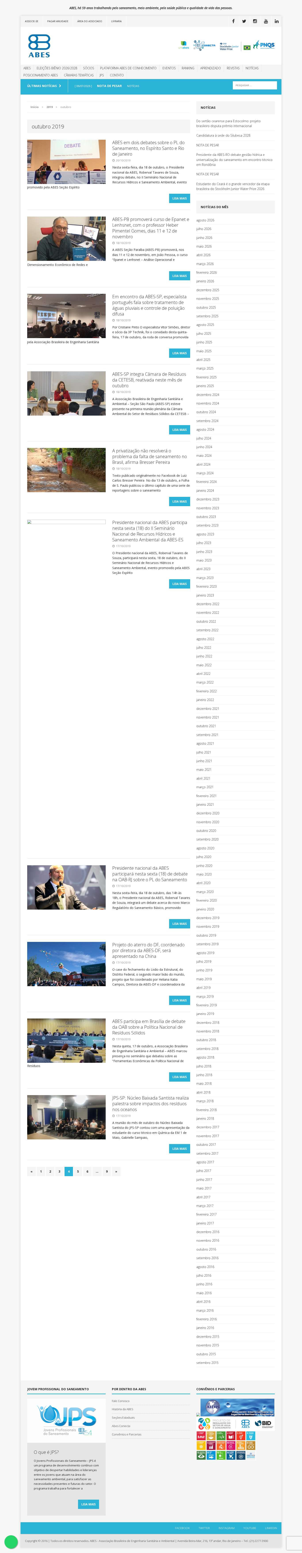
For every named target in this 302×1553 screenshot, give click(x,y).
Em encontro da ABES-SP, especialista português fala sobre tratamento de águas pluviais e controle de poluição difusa (149, 305)
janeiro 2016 (205, 1328)
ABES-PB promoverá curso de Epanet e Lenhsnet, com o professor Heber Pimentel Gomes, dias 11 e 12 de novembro (150, 228)
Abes (27, 68)
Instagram (227, 1528)
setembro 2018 (207, 1049)
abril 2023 (203, 569)
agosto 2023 (205, 534)
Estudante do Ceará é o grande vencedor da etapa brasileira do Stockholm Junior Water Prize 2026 (233, 186)
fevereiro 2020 (206, 900)
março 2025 (205, 368)
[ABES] (62, 46)
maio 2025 (204, 351)
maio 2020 (204, 874)
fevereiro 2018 (206, 1110)
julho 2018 (203, 1066)
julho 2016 (203, 1275)
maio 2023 (204, 560)
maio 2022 (204, 665)
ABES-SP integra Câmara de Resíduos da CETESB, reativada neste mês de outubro (149, 380)
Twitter (204, 1528)
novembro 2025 (207, 298)
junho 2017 (204, 1179)
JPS (102, 75)
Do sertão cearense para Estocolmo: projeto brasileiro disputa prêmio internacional (228, 123)
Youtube (249, 1528)
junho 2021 (204, 761)
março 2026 (205, 264)
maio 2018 (204, 1083)
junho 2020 (204, 866)
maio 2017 (204, 1188)
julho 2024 (203, 438)
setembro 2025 (207, 316)
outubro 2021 (206, 726)
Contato (117, 75)
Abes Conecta (121, 1426)
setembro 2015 (207, 1363)
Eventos (169, 68)
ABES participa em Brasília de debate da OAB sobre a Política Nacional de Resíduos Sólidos (148, 1027)
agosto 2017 (205, 1162)
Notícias (252, 68)
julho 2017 (203, 1171)
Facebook (182, 1528)
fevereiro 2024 (206, 482)
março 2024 (205, 473)
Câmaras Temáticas (79, 75)
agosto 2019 (205, 953)
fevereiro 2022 (206, 691)
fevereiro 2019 (206, 1005)
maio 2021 (204, 769)
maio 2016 (204, 1293)
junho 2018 (204, 1075)
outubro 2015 (206, 1354)
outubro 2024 (206, 412)
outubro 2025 (206, 307)
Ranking (188, 68)
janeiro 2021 (205, 804)
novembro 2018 (207, 1031)
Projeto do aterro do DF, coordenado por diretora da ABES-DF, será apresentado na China (148, 950)
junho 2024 (204, 447)
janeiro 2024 (205, 490)
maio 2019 (204, 979)
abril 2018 (203, 1092)
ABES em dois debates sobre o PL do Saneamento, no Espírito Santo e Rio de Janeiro (148, 148)
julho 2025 (203, 333)
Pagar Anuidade (57, 21)
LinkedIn (271, 1528)
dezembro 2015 (207, 1336)
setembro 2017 (207, 1153)
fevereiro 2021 (206, 796)
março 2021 (205, 787)
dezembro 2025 (207, 290)
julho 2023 (203, 543)
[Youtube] (266, 21)
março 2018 (205, 1101)
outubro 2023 (206, 517)
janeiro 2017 (205, 1223)
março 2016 (205, 1310)
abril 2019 (203, 988)
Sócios (88, 68)
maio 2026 (204, 246)
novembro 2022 (207, 612)
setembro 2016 (207, 1258)
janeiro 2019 (205, 1014)
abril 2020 (203, 883)
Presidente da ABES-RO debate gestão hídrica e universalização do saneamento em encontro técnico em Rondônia (234, 160)
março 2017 (205, 1206)
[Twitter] (244, 21)
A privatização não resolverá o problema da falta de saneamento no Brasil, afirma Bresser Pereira (149, 456)
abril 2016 (203, 1301)
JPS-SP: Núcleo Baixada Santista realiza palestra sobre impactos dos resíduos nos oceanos (150, 1103)
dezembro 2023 (207, 499)
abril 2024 (203, 464)
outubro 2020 (206, 831)
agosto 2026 (205, 220)
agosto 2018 (205, 1057)
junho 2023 (204, 552)
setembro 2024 (207, 421)
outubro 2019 (206, 935)
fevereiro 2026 (206, 272)
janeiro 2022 (205, 700)
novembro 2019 (207, 926)
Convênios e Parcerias (126, 1434)
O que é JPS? (46, 1452)
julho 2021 (203, 752)
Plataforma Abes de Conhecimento (128, 68)
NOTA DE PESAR (207, 145)
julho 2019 (203, 961)
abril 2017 (203, 1197)
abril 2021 (203, 778)
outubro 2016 (206, 1249)
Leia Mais (179, 198)
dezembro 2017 (207, 1127)
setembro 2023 (207, 525)
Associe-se (31, 21)
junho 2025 (204, 342)
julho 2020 (203, 857)
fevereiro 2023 (206, 586)
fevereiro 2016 (206, 1319)
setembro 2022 (207, 630)
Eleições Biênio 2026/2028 (57, 68)
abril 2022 (203, 674)
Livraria (116, 21)
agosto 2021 (205, 743)
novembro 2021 (207, 717)
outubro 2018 (206, 1040)
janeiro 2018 (205, 1118)
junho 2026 (204, 238)
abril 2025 (203, 360)
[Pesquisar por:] (255, 85)
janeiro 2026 (205, 281)
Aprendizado (210, 68)
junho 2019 (204, 970)
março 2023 (205, 578)
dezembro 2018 (207, 1022)
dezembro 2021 (207, 709)
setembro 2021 (207, 735)
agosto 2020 (205, 848)
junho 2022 (204, 656)
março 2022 (205, 682)
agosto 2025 (205, 325)
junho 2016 (204, 1284)
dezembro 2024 (207, 395)
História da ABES (122, 1409)
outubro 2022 (206, 621)
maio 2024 (204, 455)
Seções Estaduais (123, 1417)
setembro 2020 (207, 839)
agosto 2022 (205, 639)
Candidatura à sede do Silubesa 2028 (223, 135)
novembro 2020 (207, 822)
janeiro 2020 (205, 909)
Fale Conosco (121, 1401)
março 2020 (205, 892)
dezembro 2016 (207, 1232)
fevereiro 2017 (206, 1214)
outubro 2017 (206, 1144)
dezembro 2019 (207, 918)
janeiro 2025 (205, 386)
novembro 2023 (207, 508)
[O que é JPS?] (66, 1440)
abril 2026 (203, 255)
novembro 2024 (207, 403)
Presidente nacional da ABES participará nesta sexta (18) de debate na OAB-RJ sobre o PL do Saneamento (150, 874)
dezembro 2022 (207, 604)
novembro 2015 (207, 1345)
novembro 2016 (207, 1240)
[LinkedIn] (276, 21)
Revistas (233, 68)
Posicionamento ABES (40, 75)
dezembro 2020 (207, 813)
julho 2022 (203, 647)
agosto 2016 (205, 1267)
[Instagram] (255, 21)
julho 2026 (203, 229)
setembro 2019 (207, 944)
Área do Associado (89, 21)
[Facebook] (233, 21)
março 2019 (205, 996)
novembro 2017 (207, 1136)
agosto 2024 (205, 429)
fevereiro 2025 (206, 377)
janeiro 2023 (205, 595)
